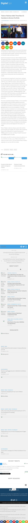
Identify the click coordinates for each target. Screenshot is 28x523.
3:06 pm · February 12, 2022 (4, 470)
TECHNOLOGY (16, 11)
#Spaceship (17, 466)
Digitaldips (4, 463)
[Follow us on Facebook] (21, 247)
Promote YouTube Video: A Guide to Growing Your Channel (6, 166)
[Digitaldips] (1, 464)
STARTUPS (9, 273)
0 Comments (24, 11)
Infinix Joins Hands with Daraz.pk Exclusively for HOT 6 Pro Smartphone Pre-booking (13, 411)
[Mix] (3, 47)
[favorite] (27, 470)
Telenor (15, 149)
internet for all (6, 149)
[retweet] (26, 470)
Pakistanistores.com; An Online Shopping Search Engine (13, 431)
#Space (13, 466)
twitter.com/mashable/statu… (6, 468)
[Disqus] (14, 191)
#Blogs (10, 466)
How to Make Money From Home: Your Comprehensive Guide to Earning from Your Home (16, 276)
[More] (11, 47)
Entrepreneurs (14, 304)
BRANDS (2, 11)
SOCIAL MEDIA (15, 319)
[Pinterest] (19, 43)
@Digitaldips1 (5, 464)
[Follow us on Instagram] (26, 247)
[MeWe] (23, 43)
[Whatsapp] (7, 47)
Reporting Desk (5, 20)
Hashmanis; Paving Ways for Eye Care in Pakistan (12, 391)
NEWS (11, 11)
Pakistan (11, 149)
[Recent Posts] (7, 269)
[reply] (25, 470)
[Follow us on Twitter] (24, 247)
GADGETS (7, 11)
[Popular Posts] (20, 269)
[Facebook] (3, 43)
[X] (7, 43)
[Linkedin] (15, 43)
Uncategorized (4, 369)
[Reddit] (11, 43)
